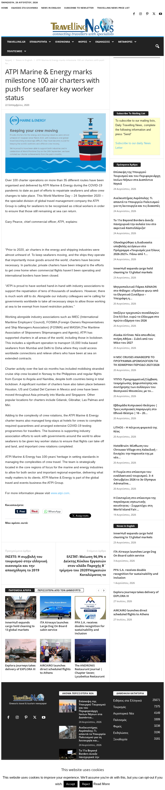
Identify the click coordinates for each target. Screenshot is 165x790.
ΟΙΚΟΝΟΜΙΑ (62, 41)
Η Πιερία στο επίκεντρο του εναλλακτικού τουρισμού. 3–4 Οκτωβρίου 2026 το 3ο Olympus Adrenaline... (134, 477)
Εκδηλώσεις (120, 732)
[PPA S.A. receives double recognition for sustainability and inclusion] (90, 607)
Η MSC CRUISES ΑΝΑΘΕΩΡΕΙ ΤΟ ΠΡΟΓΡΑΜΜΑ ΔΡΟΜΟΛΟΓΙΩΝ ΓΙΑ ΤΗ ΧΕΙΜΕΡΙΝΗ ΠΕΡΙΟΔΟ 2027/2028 (136, 361)
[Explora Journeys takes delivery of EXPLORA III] (20, 650)
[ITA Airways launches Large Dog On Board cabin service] (55, 607)
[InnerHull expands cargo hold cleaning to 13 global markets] (20, 607)
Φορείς (117, 726)
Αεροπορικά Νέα (123, 713)
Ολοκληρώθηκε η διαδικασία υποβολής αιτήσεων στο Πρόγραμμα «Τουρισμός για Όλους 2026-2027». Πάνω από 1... (136, 248)
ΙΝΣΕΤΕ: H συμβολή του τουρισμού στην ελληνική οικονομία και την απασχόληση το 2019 (26, 563)
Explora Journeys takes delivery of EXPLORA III (20, 667)
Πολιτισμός (120, 720)
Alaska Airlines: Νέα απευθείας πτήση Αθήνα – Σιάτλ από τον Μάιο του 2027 (134, 339)
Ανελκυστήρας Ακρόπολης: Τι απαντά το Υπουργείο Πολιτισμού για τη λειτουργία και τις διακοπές (136, 202)
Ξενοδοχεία (120, 739)
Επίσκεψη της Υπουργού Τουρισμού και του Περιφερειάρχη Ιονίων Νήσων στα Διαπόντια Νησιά (136, 178)
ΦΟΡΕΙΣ (82, 41)
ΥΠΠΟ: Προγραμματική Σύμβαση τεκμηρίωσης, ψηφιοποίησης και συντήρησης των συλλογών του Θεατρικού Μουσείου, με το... (135, 385)
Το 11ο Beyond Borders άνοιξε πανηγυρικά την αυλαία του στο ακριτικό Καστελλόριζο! (134, 224)
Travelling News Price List (113, 7)
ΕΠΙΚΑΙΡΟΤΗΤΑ (38, 41)
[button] (157, 46)
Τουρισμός (119, 707)
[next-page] (104, 590)
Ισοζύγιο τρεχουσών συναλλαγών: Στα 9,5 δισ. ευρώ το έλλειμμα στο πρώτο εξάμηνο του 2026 (136, 316)
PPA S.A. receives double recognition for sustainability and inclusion (90, 627)
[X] (153, 14)
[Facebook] (133, 14)
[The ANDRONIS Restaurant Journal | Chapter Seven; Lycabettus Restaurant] (90, 650)
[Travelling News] (82, 26)
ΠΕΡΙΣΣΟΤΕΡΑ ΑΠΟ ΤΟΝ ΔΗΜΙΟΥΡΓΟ (59, 590)
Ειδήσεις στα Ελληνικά (24, 7)
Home (4, 7)
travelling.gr (16, 41)
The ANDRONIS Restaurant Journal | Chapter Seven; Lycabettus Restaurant (90, 670)
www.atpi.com (60, 493)
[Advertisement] (55, 235)
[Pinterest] (147, 14)
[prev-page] (98, 590)
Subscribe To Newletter (79, 7)
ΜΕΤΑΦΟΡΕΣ (125, 41)
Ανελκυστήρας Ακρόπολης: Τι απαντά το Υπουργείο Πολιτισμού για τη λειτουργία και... (92, 734)
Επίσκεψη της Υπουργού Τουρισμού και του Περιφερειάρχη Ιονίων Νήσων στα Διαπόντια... (92, 709)
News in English (51, 7)
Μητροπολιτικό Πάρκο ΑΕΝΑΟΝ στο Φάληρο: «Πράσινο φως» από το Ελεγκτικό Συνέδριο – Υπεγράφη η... (135, 292)
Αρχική (8, 60)
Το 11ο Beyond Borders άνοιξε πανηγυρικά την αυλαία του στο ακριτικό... (89, 757)
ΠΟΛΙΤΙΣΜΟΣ (14, 51)
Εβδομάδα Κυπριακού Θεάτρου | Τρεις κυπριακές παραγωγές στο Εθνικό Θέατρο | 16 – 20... (135, 409)
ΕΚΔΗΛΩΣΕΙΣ (102, 41)
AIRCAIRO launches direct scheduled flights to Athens (55, 669)
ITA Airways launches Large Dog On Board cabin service (54, 626)
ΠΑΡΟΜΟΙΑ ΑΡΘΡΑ (20, 590)
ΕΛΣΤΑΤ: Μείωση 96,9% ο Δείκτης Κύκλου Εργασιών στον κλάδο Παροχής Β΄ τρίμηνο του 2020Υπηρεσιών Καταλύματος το (82, 565)
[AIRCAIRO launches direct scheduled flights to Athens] (55, 650)
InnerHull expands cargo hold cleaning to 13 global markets (20, 626)
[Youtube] (160, 14)
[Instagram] (140, 14)
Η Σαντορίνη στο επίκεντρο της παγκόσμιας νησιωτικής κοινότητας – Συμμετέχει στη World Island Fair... (134, 503)
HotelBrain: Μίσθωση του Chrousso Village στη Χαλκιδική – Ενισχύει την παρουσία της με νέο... (135, 451)
